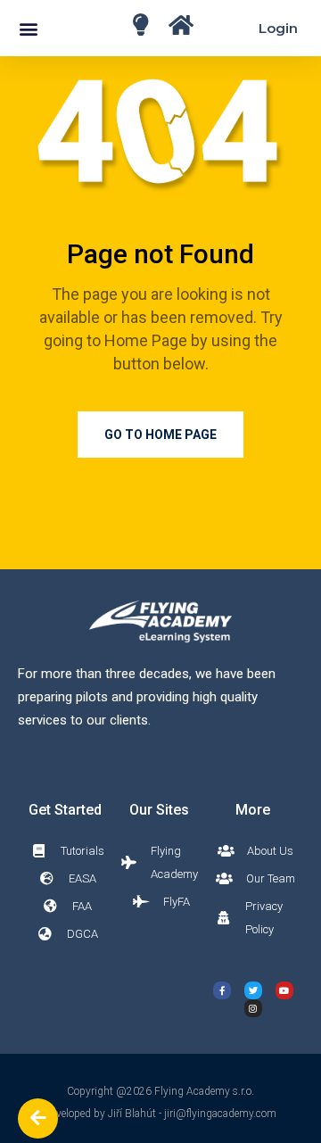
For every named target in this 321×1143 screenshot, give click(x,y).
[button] (28, 28)
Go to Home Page (160, 434)
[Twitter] (253, 990)
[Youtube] (284, 990)
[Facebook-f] (222, 990)
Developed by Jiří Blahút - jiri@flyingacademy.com (160, 1113)
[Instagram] (253, 1008)
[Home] (140, 24)
